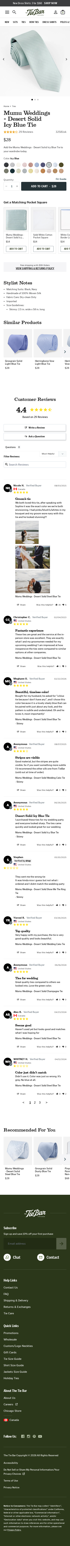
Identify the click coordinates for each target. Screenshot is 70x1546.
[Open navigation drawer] (7, 12)
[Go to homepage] (35, 12)
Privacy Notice (11, 1487)
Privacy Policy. (14, 1530)
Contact (52, 1257)
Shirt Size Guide (14, 1365)
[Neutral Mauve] (24, 165)
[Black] (6, 165)
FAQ (6, 1294)
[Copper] (43, 171)
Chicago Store (12, 1410)
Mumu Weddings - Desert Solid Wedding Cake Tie (40, 777)
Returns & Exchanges (17, 1307)
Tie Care (9, 1313)
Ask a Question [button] (37, 436)
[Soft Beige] (61, 171)
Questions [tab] (10, 447)
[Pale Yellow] (30, 171)
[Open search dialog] (14, 12)
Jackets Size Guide (15, 1371)
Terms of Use (11, 1480)
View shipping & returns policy (35, 268)
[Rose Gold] (30, 165)
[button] (32, 99)
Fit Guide (61, 179)
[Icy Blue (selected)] (49, 165)
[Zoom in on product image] (35, 61)
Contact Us (11, 1287)
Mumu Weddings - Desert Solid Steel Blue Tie (38, 596)
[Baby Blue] (36, 165)
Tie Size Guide (12, 1359)
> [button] (47, 1102)
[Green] (61, 165)
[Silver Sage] (24, 171)
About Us (9, 1398)
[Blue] (43, 165)
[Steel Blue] (55, 165)
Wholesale (10, 1339)
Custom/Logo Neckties (18, 1346)
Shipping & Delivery (16, 1300)
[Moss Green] (18, 171)
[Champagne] (36, 171)
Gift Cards (10, 1352)
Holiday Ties (11, 1378)
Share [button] (22, 605)
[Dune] (49, 171)
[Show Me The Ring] (12, 165)
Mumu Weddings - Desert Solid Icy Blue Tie (37, 832)
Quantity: (9, 179)
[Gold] (55, 171)
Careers (8, 1404)
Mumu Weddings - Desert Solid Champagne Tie (39, 991)
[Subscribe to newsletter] (61, 1243)
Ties (14, 106)
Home (6, 106)
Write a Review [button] (37, 427)
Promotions (11, 1333)
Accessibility (11, 1462)
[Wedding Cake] (18, 165)
